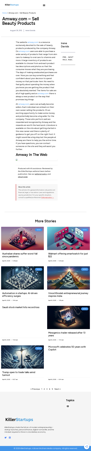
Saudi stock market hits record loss (20, 307)
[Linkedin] (10, 438)
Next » (57, 389)
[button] (44, 5)
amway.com (33, 42)
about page (23, 177)
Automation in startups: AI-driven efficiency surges (20, 294)
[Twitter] (6, 438)
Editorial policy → (47, 197)
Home (4, 13)
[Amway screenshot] (37, 160)
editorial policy (41, 174)
